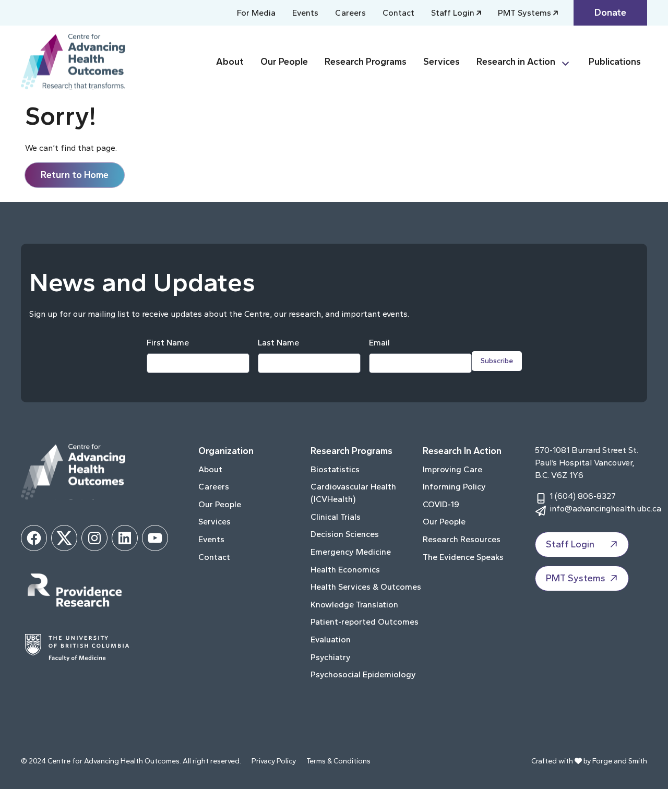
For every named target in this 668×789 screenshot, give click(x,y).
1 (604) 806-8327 (583, 496)
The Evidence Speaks (463, 557)
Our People (284, 61)
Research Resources (461, 539)
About (230, 61)
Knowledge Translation (354, 604)
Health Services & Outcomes (366, 587)
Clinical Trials (336, 517)
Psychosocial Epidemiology (363, 674)
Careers (350, 13)
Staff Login (452, 13)
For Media (256, 13)
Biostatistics (335, 469)
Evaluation (331, 639)
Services (441, 61)
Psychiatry (331, 657)
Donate (610, 12)
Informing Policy (454, 487)
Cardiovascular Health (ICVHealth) (353, 493)
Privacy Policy (274, 761)
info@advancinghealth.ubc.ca (605, 508)
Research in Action (515, 61)
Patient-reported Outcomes (365, 622)
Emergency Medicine (351, 552)
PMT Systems (524, 13)
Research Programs (366, 61)
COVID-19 (441, 504)
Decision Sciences (345, 534)
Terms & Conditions (338, 761)
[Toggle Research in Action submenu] (570, 62)
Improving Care (452, 469)
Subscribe (497, 360)
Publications (615, 61)
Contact (398, 13)
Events (305, 13)
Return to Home (75, 175)
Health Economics (345, 570)
